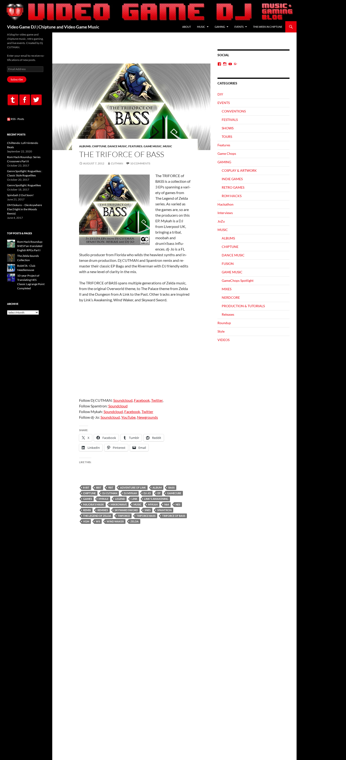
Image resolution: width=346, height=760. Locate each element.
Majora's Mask (93, 504)
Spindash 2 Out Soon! (20, 195)
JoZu (221, 221)
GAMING (220, 26)
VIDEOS (223, 340)
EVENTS (239, 26)
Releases (228, 314)
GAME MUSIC (153, 146)
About (186, 26)
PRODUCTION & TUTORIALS (243, 306)
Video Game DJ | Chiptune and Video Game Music (53, 26)
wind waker (115, 521)
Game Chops (226, 153)
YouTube (128, 417)
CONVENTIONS (234, 111)
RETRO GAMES (233, 187)
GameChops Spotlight (237, 281)
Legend (120, 498)
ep (159, 493)
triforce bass (146, 515)
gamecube (174, 493)
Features (135, 146)
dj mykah (130, 493)
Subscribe (17, 79)
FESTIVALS (230, 120)
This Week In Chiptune (267, 26)
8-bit (86, 487)
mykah (153, 504)
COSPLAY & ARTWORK (239, 170)
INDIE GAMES (232, 179)
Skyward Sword (126, 510)
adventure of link (133, 487)
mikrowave (119, 504)
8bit (98, 487)
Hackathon (225, 204)
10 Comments (140, 163)
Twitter (157, 400)
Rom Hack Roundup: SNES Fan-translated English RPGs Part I (30, 246)
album (157, 487)
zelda (134, 521)
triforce (124, 515)
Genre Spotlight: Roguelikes (24, 185)
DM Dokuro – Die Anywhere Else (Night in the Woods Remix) (24, 209)
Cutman (117, 163)
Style (221, 331)
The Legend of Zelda (97, 515)
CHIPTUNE (99, 146)
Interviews (225, 213)
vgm (86, 521)
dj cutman (109, 493)
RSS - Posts (17, 119)
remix (87, 510)
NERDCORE (231, 297)
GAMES (87, 498)
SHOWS (227, 128)
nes (178, 504)
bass (171, 487)
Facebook (142, 400)
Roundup (224, 323)
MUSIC (201, 26)
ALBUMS (85, 146)
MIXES (226, 289)
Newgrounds (147, 417)
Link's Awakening (156, 498)
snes (148, 510)
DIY (220, 94)
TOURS (227, 137)
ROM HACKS (231, 196)
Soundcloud (123, 400)
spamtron (164, 510)
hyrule (104, 498)
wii (98, 521)
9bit (110, 487)
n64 (166, 504)
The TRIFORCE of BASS (121, 154)
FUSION (228, 264)
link (134, 498)
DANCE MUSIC (117, 146)
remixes (102, 510)
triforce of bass (173, 515)
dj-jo (147, 493)
